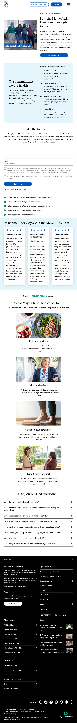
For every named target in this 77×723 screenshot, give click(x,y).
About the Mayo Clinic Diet (50, 572)
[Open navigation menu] (68, 4)
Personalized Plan (10, 665)
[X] (45, 702)
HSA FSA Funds (46, 595)
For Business (44, 599)
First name (8, 150)
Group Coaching (46, 581)
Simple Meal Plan (10, 629)
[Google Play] (61, 615)
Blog (5, 684)
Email (6, 157)
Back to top (7, 559)
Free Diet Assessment (38, 4)
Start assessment (54, 55)
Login (42, 604)
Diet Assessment (10, 675)
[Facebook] (40, 702)
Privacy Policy (43, 168)
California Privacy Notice (11, 711)
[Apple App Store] (47, 615)
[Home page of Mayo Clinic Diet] (5, 4)
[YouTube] (70, 702)
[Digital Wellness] (66, 714)
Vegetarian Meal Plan (12, 652)
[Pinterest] (65, 702)
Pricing (42, 590)
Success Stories (46, 586)
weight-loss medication (24, 139)
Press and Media (39, 711)
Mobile (6, 161)
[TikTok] (60, 702)
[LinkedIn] (55, 702)
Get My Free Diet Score (12, 670)
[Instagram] (50, 702)
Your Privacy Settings (10, 714)
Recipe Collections (11, 688)
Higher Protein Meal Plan (13, 648)
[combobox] (7, 162)
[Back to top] (72, 559)
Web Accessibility (26, 711)
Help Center (13, 603)
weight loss (64, 307)
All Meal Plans (9, 625)
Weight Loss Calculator (12, 679)
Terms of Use (56, 168)
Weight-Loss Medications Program (53, 576)
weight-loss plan (66, 136)
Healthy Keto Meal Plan (12, 643)
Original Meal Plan (10, 634)
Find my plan (18, 184)
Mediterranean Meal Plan (13, 639)
